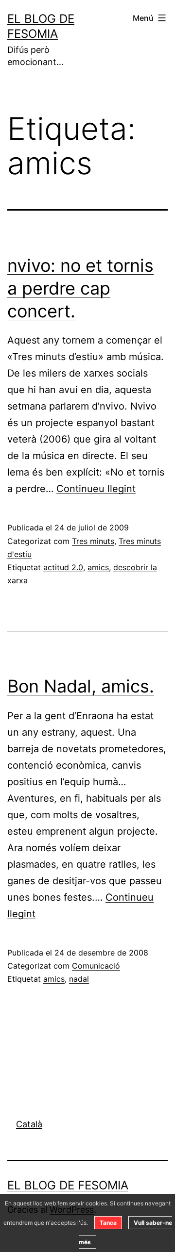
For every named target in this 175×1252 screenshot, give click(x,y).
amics (98, 567)
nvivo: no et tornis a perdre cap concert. (80, 288)
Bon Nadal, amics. (80, 686)
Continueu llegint (96, 488)
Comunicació (96, 966)
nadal (79, 979)
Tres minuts (93, 541)
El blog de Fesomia (67, 1185)
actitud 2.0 (63, 567)
